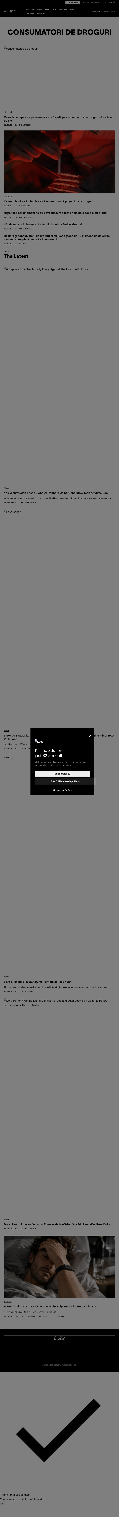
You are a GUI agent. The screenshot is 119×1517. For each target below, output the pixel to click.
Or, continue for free (62, 790)
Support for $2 (62, 774)
